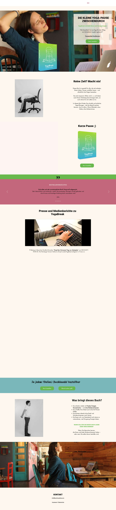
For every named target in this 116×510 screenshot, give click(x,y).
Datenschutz (61, 502)
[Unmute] (29, 244)
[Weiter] (108, 191)
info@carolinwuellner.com (58, 498)
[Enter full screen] (89, 244)
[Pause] (27, 244)
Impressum (54, 502)
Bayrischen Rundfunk (42, 250)
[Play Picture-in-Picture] (87, 244)
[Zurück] (7, 191)
